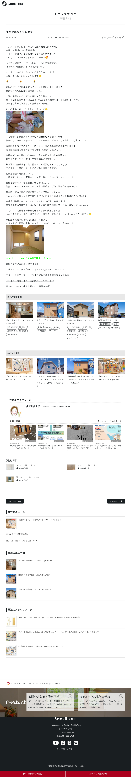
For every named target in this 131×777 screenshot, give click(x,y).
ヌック (82, 335)
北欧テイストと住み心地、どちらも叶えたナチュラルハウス (35, 269)
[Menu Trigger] (125, 3)
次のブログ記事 (116, 501)
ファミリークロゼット (56, 37)
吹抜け (24, 327)
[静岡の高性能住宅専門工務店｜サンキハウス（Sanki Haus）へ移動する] (8, 683)
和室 (67, 37)
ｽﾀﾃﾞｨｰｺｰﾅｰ (11, 335)
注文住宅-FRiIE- (12, 327)
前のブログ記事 (15, 501)
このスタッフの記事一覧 (110, 421)
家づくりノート (30, 441)
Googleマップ (65, 729)
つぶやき (120, 38)
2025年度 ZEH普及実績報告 (17, 534)
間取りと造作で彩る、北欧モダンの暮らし (35, 575)
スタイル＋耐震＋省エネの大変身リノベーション (30, 281)
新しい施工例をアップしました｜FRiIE (21, 541)
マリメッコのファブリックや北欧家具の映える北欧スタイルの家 (37, 275)
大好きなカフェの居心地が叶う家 (22, 264)
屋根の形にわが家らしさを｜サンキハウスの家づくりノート (51, 447)
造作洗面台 (82, 331)
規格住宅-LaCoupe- (44, 327)
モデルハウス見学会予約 (98, 774)
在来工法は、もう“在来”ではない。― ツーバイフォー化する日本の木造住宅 (49, 617)
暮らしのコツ (108, 38)
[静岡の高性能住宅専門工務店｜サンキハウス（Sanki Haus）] (13, 4)
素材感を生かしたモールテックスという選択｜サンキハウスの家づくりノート (80, 448)
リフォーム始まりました (26, 465)
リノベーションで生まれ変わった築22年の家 (28, 286)
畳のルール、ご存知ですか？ (28, 477)
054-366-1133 (68, 732)
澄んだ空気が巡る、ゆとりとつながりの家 (35, 561)
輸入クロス (103, 328)
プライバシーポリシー (65, 749)
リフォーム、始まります (87, 465)
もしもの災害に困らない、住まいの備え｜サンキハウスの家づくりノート (108, 447)
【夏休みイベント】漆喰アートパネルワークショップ (39, 520)
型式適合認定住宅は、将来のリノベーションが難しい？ (40, 646)
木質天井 (72, 331)
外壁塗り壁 (11, 331)
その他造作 (22, 331)
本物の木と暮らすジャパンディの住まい (34, 589)
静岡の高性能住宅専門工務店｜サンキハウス (68, 766)
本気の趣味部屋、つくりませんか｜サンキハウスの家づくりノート (23, 447)
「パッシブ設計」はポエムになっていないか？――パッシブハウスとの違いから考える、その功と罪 (58, 632)
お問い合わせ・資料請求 (33, 774)
